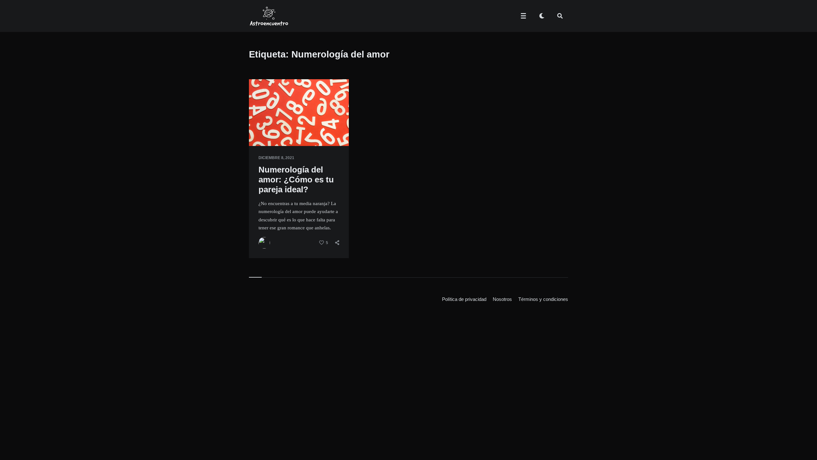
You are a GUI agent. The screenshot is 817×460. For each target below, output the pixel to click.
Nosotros (502, 299)
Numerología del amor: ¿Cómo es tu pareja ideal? (296, 179)
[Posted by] (264, 243)
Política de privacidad (464, 299)
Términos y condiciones (543, 299)
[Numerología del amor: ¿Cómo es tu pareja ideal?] (258, 130)
